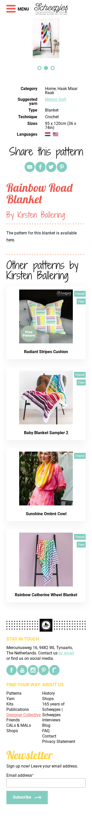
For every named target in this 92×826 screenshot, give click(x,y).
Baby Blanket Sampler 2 (46, 432)
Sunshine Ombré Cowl (46, 513)
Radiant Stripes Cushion (46, 351)
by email (66, 653)
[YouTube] (22, 670)
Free (81, 301)
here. (10, 239)
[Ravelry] (54, 670)
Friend (79, 294)
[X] (51, 167)
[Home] (51, 9)
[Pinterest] (62, 167)
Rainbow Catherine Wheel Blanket (46, 594)
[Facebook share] (40, 167)
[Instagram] (33, 670)
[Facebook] (11, 670)
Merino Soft (55, 99)
